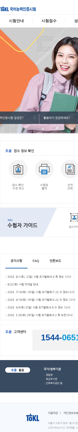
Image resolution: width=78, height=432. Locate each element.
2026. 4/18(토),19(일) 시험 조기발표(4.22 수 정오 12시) (41, 299)
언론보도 (55, 260)
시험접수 (49, 21)
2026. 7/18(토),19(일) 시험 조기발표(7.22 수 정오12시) (41, 292)
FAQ (36, 260)
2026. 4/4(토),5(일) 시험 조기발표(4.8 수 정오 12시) (39, 307)
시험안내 (16, 21)
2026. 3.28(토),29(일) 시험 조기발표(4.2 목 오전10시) (40, 315)
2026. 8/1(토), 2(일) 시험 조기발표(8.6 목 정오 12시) (39, 276)
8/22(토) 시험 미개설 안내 (22, 284)
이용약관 (53, 413)
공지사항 (16, 260)
